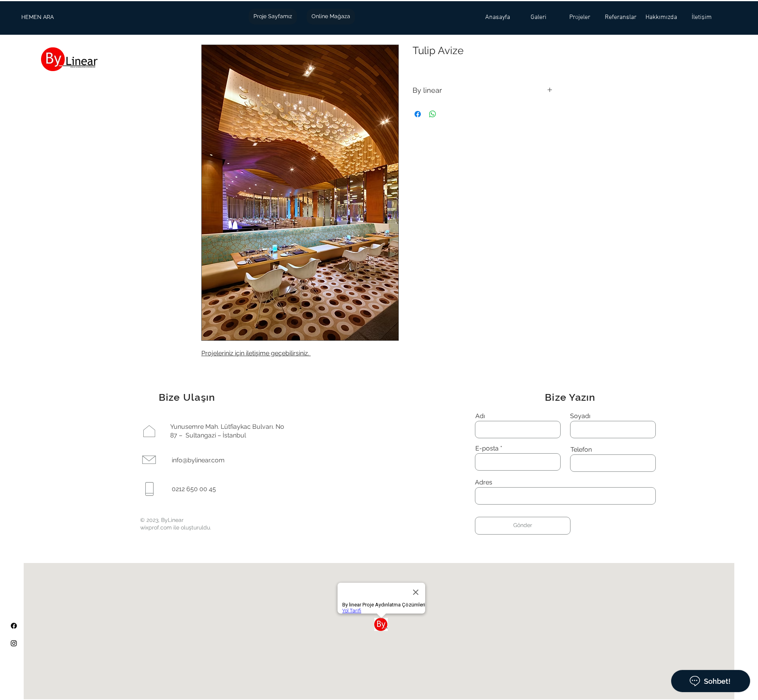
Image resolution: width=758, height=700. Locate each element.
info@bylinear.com (198, 460)
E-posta (487, 448)
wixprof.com (156, 527)
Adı (480, 416)
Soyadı (580, 416)
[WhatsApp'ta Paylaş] (432, 114)
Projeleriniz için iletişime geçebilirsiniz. (256, 353)
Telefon (581, 450)
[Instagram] (14, 643)
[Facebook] (14, 626)
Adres (483, 482)
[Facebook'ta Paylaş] (417, 114)
